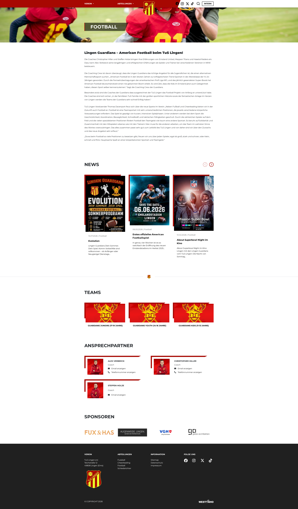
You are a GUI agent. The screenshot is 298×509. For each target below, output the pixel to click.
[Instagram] (182, 3)
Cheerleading (124, 463)
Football (121, 465)
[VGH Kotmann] (165, 432)
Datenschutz (157, 463)
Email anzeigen (118, 368)
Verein (88, 4)
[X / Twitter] (187, 3)
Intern (208, 4)
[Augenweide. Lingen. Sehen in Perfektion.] (132, 432)
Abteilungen (124, 4)
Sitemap (155, 460)
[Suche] (198, 4)
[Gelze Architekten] (199, 432)
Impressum (156, 465)
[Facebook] (177, 3)
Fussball (121, 460)
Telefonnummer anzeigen (123, 372)
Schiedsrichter (124, 468)
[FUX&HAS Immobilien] (99, 432)
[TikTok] (192, 3)
